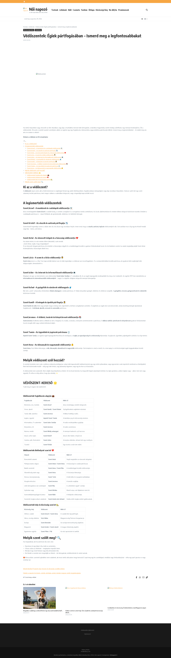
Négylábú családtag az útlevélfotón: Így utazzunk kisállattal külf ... (43, 611)
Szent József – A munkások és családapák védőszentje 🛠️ (45, 148)
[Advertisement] (85, 56)
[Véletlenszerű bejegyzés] (142, 19)
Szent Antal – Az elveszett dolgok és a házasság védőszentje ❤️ (46, 153)
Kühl (70, 10)
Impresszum (87, 634)
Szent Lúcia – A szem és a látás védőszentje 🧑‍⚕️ (41, 155)
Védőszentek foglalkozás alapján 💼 (38, 175)
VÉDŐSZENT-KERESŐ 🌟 (33, 173)
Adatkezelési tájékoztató (87, 630)
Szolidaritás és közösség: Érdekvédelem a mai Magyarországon (127, 608)
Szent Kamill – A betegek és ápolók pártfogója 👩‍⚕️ (42, 161)
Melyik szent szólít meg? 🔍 (34, 182)
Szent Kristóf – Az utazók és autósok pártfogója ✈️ (42, 150)
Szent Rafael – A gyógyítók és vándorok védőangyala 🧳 (44, 159)
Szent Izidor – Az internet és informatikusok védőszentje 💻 (45, 157)
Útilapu (92, 10)
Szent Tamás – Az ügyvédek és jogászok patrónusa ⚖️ (43, 166)
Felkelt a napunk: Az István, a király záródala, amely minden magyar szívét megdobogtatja (52, 573)
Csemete (76, 10)
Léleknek (63, 10)
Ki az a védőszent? (31, 144)
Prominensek (123, 10)
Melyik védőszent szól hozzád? (35, 170)
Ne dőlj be (113, 10)
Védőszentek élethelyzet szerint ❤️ (38, 177)
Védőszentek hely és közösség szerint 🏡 (40, 179)
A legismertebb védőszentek (34, 146)
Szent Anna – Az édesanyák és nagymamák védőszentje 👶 (45, 168)
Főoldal (25, 27)
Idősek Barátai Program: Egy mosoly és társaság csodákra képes (44, 569)
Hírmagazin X (113, 655)
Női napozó (38, 9)
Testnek (54, 10)
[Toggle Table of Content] (24, 141)
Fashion (84, 10)
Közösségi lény (102, 10)
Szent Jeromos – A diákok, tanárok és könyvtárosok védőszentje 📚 (47, 164)
